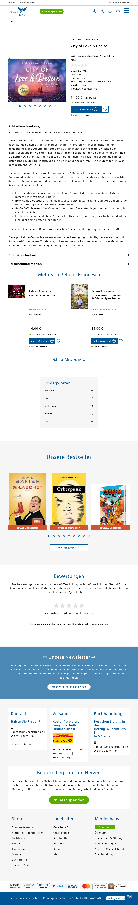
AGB (100, 898)
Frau (46, 398)
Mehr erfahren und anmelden (69, 687)
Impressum (16, 898)
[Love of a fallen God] (17, 290)
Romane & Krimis (22, 827)
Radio (57, 849)
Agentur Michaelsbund (109, 849)
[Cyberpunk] (69, 499)
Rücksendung (61, 757)
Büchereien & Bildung (109, 838)
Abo (56, 854)
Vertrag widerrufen (117, 898)
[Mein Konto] (101, 10)
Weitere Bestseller (69, 548)
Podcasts (59, 843)
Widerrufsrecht (62, 753)
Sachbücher (19, 838)
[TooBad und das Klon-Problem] (110, 499)
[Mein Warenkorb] (118, 10)
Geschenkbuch (51, 406)
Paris (47, 421)
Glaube (16, 854)
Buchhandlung (104, 854)
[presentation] (9, 297)
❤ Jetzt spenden (51, 11)
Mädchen (49, 413)
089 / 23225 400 (24, 736)
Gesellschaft (61, 827)
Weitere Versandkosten (67, 749)
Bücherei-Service (22, 865)
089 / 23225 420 (107, 750)
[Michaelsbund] (17, 12)
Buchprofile (19, 859)
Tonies (16, 843)
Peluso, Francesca (84, 39)
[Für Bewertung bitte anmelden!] (79, 65)
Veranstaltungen (105, 843)
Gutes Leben (61, 832)
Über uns (100, 832)
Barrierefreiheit (71, 898)
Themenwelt (20, 849)
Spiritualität (61, 838)
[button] (49, 536)
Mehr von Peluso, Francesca (69, 359)
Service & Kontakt (119, 2)
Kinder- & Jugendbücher (27, 832)
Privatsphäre (51, 898)
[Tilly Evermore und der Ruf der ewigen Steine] (79, 296)
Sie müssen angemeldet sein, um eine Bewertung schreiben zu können (69, 624)
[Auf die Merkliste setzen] (105, 109)
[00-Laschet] (27, 499)
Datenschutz (33, 898)
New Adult (49, 390)
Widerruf (89, 898)
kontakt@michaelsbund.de (28, 732)
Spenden (104, 827)
